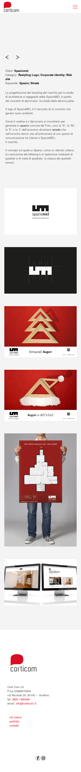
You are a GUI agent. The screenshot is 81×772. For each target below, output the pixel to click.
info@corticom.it (26, 703)
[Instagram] (43, 765)
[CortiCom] (11, 6)
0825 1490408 (21, 699)
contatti (14, 725)
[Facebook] (37, 765)
